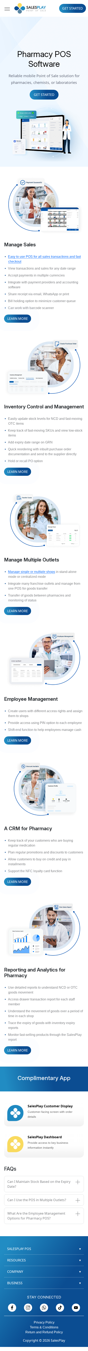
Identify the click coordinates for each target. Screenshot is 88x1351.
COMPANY (44, 1271)
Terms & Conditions (44, 1327)
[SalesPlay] (30, 8)
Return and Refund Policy (44, 1332)
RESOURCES (44, 1260)
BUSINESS (44, 1283)
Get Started (72, 8)
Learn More (17, 318)
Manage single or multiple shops (31, 572)
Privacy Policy (44, 1322)
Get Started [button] (44, 94)
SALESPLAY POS (44, 1249)
